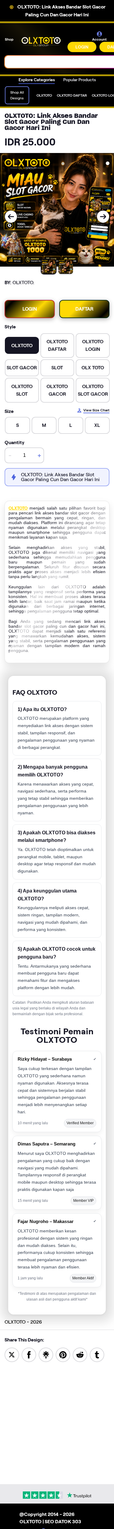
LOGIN (81, 47)
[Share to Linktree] (46, 1354)
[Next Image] (103, 216)
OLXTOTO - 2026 (23, 1322)
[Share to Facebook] (29, 1354)
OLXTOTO (18, 508)
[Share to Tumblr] (97, 1354)
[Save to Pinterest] (63, 1354)
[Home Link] (41, 41)
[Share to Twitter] (12, 1354)
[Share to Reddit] (80, 1354)
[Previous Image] (11, 216)
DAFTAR (84, 308)
